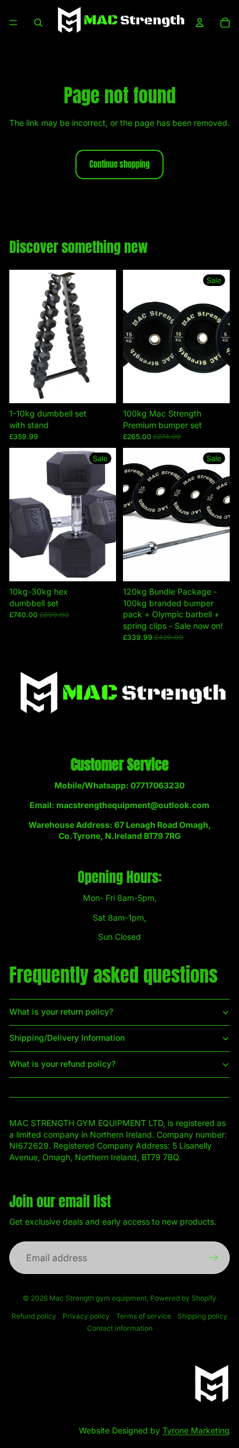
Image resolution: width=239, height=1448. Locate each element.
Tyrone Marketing (196, 1430)
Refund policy (34, 1316)
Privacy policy (86, 1316)
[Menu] (13, 22)
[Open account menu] (199, 22)
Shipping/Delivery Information (67, 1037)
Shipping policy (202, 1316)
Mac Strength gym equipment (98, 1298)
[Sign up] (213, 1258)
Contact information (120, 1328)
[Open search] (38, 22)
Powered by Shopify (183, 1298)
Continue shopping (119, 164)
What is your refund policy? (62, 1064)
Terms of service (143, 1316)
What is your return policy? (61, 1011)
